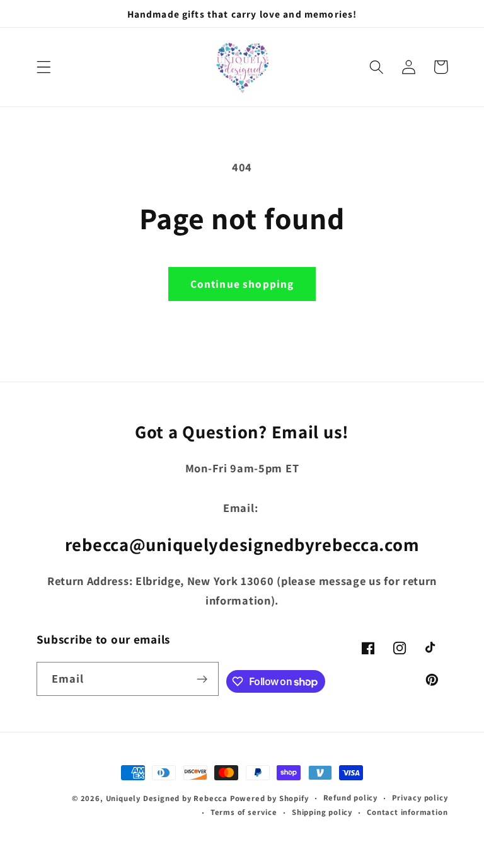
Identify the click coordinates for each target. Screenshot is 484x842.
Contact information (407, 812)
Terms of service (243, 812)
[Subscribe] (202, 679)
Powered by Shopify (269, 798)
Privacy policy (419, 797)
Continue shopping (242, 283)
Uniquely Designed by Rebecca (167, 798)
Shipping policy (322, 812)
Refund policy (350, 797)
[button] (44, 67)
